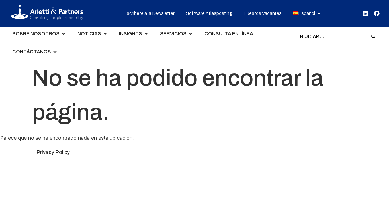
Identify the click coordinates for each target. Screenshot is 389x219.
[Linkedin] (365, 13)
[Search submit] (373, 36)
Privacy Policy (53, 152)
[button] (307, 14)
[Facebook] (377, 13)
